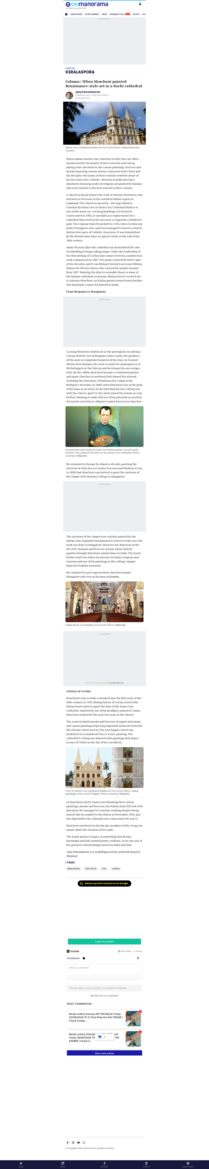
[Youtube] (78, 1142)
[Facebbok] (67, 1142)
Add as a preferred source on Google (106, 883)
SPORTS (136, 14)
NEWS (104, 14)
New (127, 14)
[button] (140, 3)
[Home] (66, 14)
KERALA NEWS (76, 14)
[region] (104, 658)
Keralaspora (80, 72)
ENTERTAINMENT (92, 14)
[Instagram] (73, 1142)
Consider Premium (115, 683)
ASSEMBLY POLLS (119, 14)
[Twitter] (84, 1142)
